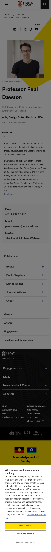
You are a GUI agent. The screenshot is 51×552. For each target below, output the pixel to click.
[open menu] (6, 4)
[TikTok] (31, 29)
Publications (11, 256)
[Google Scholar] (4, 137)
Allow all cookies (25, 526)
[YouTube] (36, 29)
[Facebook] (20, 29)
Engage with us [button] (12, 368)
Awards (8, 322)
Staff (21, 14)
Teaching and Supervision (18, 340)
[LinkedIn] (15, 29)
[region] (25, 508)
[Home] (25, 4)
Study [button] (6, 376)
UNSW (6, 14)
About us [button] (8, 393)
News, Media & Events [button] (16, 385)
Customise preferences (25, 542)
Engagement (11, 331)
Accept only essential (25, 534)
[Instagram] (25, 29)
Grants (8, 314)
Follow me (7, 132)
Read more (9, 194)
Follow (36, 24)
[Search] (45, 4)
